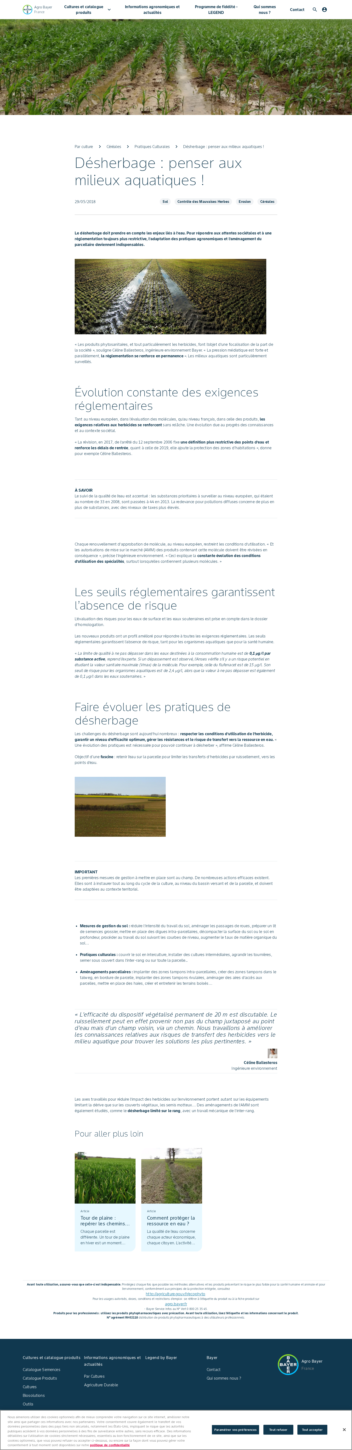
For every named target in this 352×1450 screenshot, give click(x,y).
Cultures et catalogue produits (88, 9)
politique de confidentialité (110, 1445)
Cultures (30, 1386)
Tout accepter (312, 1429)
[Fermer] (344, 1429)
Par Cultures (94, 1376)
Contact (297, 9)
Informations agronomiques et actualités (152, 9)
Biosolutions (34, 1395)
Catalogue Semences (41, 1369)
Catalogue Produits (40, 1378)
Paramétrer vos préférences (235, 1429)
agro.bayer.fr (176, 1304)
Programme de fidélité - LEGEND (216, 9)
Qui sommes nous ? (265, 9)
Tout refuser (278, 1429)
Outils (28, 1404)
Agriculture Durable (101, 1384)
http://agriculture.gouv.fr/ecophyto (175, 1293)
